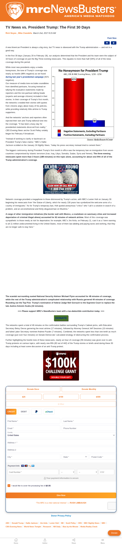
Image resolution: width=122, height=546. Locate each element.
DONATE (61, 318)
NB (62, 523)
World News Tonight (32, 527)
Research (47, 527)
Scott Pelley (71, 523)
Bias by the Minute (70, 527)
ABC (8, 523)
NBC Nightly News (91, 523)
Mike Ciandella (25, 33)
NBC (104, 523)
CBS (80, 523)
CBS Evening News (14, 527)
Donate (114, 533)
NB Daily (57, 527)
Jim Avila (43, 523)
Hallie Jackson (32, 523)
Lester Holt (54, 523)
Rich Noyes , (12, 33)
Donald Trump (18, 523)
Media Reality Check (88, 527)
